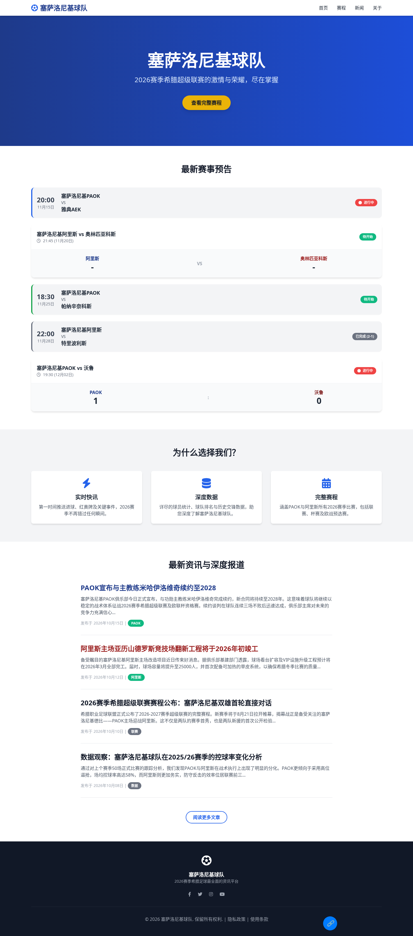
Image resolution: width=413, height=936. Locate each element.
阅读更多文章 (206, 817)
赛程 (341, 8)
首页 (323, 8)
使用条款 (259, 919)
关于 (377, 8)
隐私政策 (237, 919)
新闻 (359, 8)
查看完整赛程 (206, 102)
